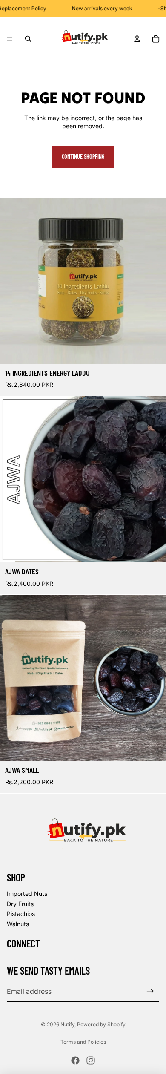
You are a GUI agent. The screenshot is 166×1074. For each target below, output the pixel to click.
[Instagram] (91, 1060)
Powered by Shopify (101, 1024)
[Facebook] (75, 1060)
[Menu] (10, 39)
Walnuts (18, 923)
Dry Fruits (20, 903)
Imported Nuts (27, 893)
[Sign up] (150, 991)
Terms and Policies (83, 1042)
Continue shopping (83, 156)
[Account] (137, 38)
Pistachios (21, 913)
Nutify (67, 1024)
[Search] (28, 38)
